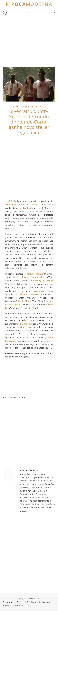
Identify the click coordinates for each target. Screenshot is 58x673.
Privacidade (8, 602)
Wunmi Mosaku (29, 294)
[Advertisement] (29, 167)
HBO (9, 201)
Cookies (20, 602)
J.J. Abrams (26, 323)
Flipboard (7, 605)
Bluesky (46, 602)
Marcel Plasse (29, 470)
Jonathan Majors (34, 273)
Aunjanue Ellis (43, 291)
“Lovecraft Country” (17, 204)
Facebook (31, 602)
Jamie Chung (24, 301)
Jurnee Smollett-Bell (33, 277)
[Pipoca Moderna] (5, 13)
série (35, 204)
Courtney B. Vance (42, 280)
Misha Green (24, 327)
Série (16, 107)
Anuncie (19, 605)
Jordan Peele (26, 208)
